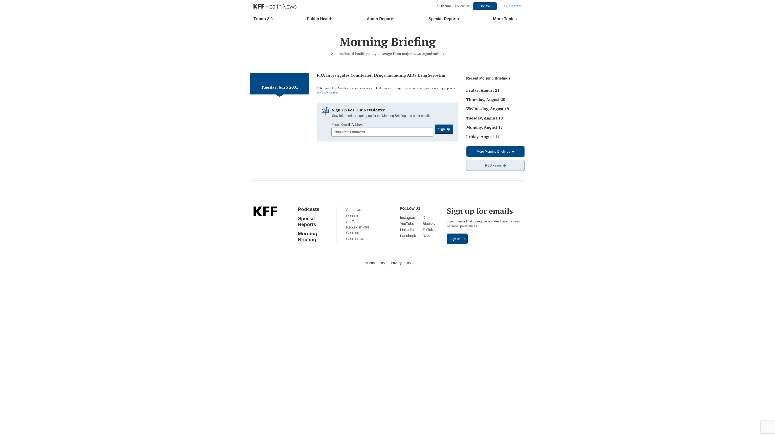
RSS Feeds (493, 165)
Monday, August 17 (484, 127)
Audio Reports (380, 19)
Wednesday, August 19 (487, 108)
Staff (350, 222)
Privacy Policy (401, 263)
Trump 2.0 (263, 19)
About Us (353, 210)
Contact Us (355, 239)
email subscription (327, 92)
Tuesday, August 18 (484, 118)
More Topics (505, 19)
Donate (485, 6)
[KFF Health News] (274, 6)
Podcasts (308, 209)
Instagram (408, 218)
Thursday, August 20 (485, 99)
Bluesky (429, 224)
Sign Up (444, 129)
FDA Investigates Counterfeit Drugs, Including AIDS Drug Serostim (381, 75)
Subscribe (444, 6)
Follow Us (462, 6)
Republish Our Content (357, 230)
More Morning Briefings (493, 151)
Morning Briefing (307, 236)
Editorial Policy (374, 263)
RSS (426, 236)
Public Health (319, 19)
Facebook (408, 236)
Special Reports (443, 19)
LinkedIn (407, 230)
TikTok (428, 230)
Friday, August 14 (483, 136)
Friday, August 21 (483, 90)
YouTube (407, 224)
